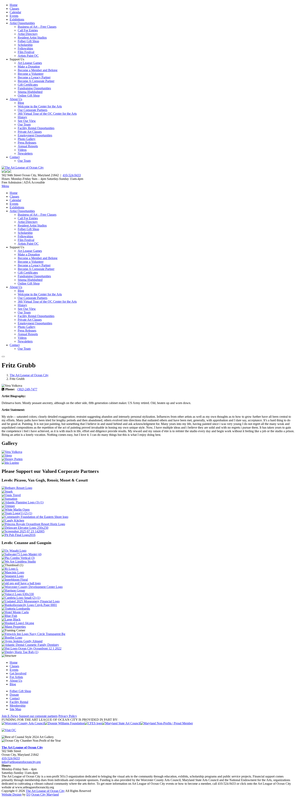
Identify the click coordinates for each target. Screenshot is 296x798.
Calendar (15, 12)
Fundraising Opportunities (34, 88)
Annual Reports (28, 146)
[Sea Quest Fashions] (13, 576)
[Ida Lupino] (10, 462)
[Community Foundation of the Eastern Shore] (35, 517)
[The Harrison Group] (13, 590)
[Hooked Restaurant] (18, 623)
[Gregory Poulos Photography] (11, 619)
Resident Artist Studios (32, 37)
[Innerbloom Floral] (15, 579)
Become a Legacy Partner (34, 77)
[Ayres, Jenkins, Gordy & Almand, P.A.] (22, 641)
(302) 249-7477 (27, 389)
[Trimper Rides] (8, 506)
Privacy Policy (67, 716)
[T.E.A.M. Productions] (17, 513)
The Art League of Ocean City (29, 375)
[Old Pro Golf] (21, 583)
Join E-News (10, 716)
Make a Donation (29, 66)
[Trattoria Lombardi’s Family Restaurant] (16, 608)
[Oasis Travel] (11, 495)
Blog (21, 102)
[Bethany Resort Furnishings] (17, 488)
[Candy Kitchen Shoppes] (13, 520)
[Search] (3, 356)
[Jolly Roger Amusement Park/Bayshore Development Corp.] (7, 491)
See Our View (27, 121)
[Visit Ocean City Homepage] (9, 730)
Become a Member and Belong (37, 70)
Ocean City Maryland (45, 794)
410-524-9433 (72, 175)
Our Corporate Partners (32, 110)
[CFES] (93, 723)
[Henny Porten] (12, 459)
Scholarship (25, 44)
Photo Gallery (26, 139)
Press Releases (27, 142)
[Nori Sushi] (23, 531)
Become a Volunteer (30, 73)
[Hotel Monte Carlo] (15, 612)
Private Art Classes (30, 131)
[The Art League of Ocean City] (23, 167)
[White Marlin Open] (16, 509)
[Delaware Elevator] (25, 527)
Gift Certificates (28, 84)
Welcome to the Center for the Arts (40, 106)
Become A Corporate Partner (36, 81)
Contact (15, 157)
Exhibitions (17, 19)
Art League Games (30, 63)
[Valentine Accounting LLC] (18, 594)
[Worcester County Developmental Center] (32, 587)
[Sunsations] (9, 498)
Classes (14, 8)
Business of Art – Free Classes (37, 26)
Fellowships (25, 48)
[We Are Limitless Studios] (19, 561)
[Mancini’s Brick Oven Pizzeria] (13, 572)
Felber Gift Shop (28, 41)
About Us (16, 99)
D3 (28, 794)
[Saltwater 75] (21, 554)
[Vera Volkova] (12, 452)
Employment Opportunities (35, 135)
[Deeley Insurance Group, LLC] (20, 652)
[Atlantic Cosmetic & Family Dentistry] (30, 644)
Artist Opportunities (22, 23)
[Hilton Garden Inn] (31, 648)
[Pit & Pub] (18, 535)
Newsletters (25, 153)
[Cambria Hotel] (21, 597)
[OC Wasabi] (14, 550)
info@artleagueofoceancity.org (21, 762)
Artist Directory (28, 34)
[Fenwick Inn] (33, 634)
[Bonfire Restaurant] (12, 637)
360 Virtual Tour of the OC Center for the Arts (47, 113)
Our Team (24, 124)
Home (14, 5)
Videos (22, 150)
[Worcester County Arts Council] (23, 723)
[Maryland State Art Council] (121, 723)
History (22, 117)
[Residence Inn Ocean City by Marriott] (10, 568)
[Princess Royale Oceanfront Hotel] (33, 524)
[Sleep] (7, 455)
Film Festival (26, 52)
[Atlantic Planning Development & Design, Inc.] (22, 502)
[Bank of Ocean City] (29, 605)
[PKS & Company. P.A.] (18, 558)
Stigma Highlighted (30, 92)
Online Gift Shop (29, 95)
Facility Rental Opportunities (36, 128)
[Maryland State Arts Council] (65, 723)
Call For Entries (28, 30)
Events (14, 16)
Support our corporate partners (38, 716)
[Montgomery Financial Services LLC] (31, 601)
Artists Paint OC (28, 55)
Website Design (12, 794)
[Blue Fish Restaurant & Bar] (9, 616)
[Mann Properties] (14, 626)
